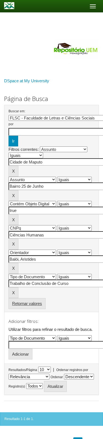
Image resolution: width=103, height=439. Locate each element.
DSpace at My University (26, 80)
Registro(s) (17, 386)
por (11, 124)
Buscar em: (17, 111)
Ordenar (57, 377)
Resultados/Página (23, 370)
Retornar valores (27, 303)
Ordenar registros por (72, 370)
